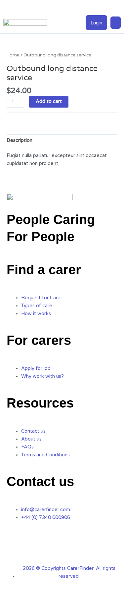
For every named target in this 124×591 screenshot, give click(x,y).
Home (13, 55)
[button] (115, 22)
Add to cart (49, 101)
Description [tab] (19, 140)
